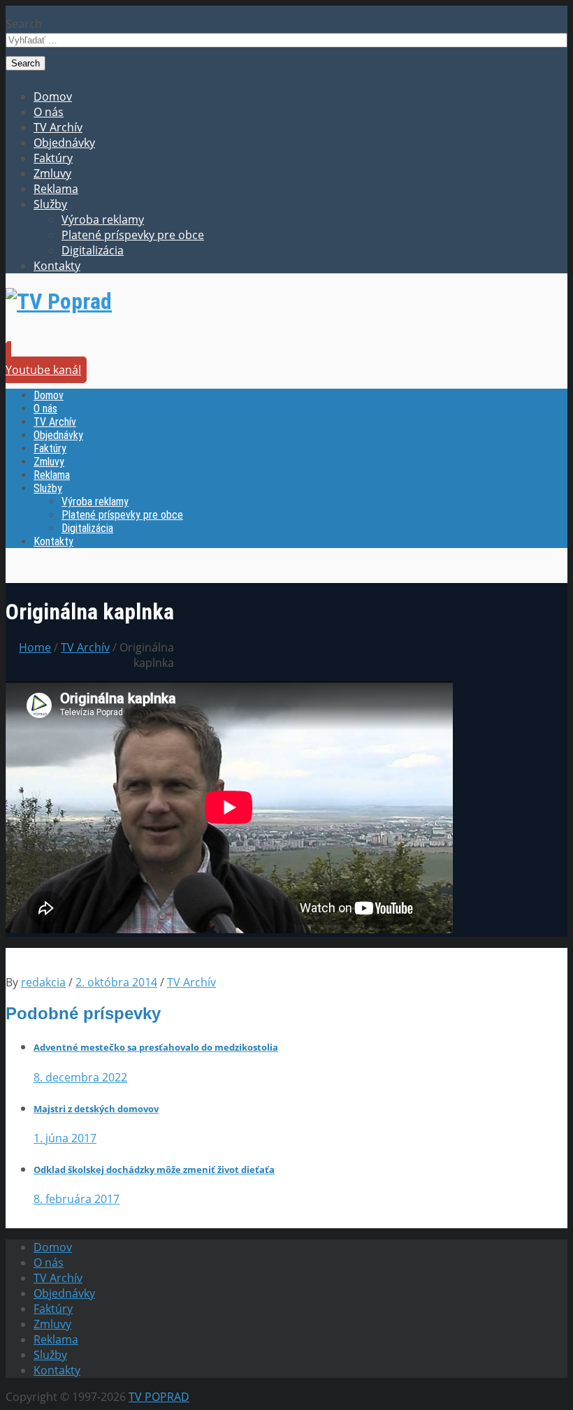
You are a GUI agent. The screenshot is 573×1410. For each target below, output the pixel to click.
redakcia (43, 982)
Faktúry (53, 158)
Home (35, 647)
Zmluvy (52, 173)
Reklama (56, 188)
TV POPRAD (159, 1396)
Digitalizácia (92, 250)
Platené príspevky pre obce (132, 235)
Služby (50, 204)
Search (24, 23)
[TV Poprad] (59, 301)
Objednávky (64, 142)
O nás (49, 112)
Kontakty (57, 265)
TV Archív (58, 127)
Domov (53, 96)
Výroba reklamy (102, 219)
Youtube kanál (43, 369)
